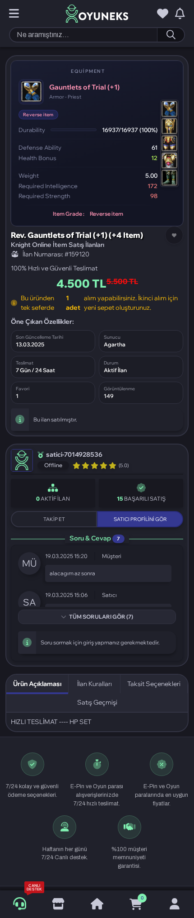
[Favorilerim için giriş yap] (162, 14)
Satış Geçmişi (97, 702)
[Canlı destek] (19, 904)
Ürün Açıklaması (37, 684)
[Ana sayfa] (97, 904)
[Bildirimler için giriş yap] (180, 14)
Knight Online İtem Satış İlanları (57, 245)
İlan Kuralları (94, 684)
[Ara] (170, 35)
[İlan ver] (58, 904)
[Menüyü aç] (14, 14)
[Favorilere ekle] (174, 235)
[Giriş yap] (174, 904)
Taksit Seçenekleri (153, 684)
